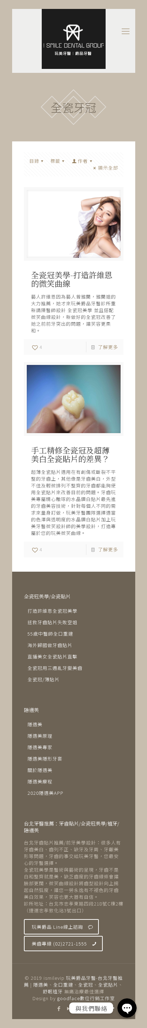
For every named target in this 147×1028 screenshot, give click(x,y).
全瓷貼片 (108, 984)
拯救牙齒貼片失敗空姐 (52, 622)
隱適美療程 (39, 781)
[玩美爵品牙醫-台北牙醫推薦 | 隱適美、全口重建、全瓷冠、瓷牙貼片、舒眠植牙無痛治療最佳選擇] (73, 39)
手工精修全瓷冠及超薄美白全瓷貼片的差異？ (70, 454)
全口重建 (63, 984)
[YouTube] (68, 1008)
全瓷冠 (85, 984)
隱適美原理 (39, 735)
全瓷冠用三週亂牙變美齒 (54, 668)
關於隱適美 (39, 770)
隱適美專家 (39, 747)
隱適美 (34, 724)
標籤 (55, 160)
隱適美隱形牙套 (44, 758)
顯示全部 (108, 167)
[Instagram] (78, 1008)
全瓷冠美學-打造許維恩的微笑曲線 (71, 279)
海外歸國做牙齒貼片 (49, 645)
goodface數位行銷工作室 (86, 998)
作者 (83, 160)
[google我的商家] (88, 1008)
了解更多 (108, 346)
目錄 (34, 160)
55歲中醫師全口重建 (50, 633)
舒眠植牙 (53, 991)
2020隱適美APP (45, 792)
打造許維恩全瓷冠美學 (52, 610)
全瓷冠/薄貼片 (43, 679)
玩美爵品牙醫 (81, 977)
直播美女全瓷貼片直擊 (52, 656)
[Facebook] (59, 1008)
